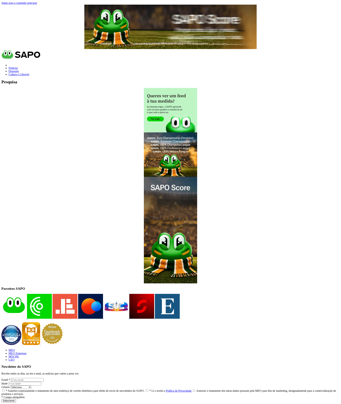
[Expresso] (167, 317)
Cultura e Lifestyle (19, 74)
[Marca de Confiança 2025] (11, 344)
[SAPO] (13, 317)
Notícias (13, 67)
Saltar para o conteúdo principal (19, 2)
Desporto (14, 71)
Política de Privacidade (179, 390)
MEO (12, 350)
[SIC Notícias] (141, 317)
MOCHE (14, 356)
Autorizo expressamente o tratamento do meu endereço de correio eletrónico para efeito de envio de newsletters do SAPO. (75, 390)
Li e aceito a (170, 390)
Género (5, 387)
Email (5, 379)
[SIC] (116, 317)
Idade (4, 383)
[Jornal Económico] (64, 317)
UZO (12, 359)
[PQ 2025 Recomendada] (31, 344)
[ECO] (39, 317)
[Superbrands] (52, 344)
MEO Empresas (17, 353)
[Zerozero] (90, 317)
